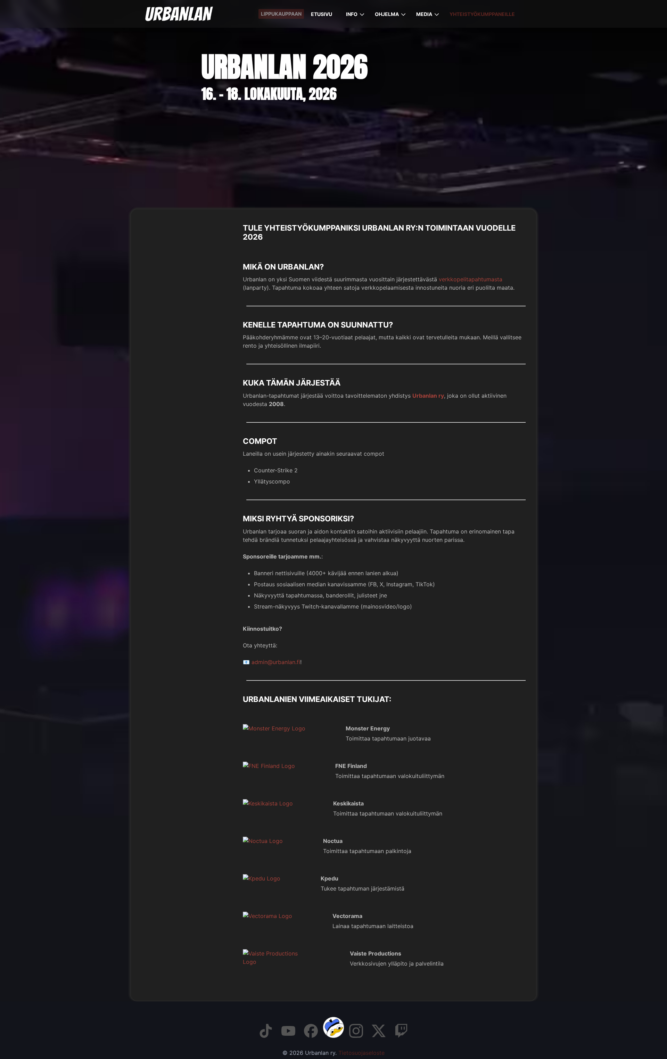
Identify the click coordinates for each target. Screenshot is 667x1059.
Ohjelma (387, 14)
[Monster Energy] (291, 728)
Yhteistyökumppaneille (482, 14)
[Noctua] (279, 840)
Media (424, 14)
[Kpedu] (278, 878)
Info (351, 14)
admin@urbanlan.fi (276, 662)
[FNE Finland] (285, 765)
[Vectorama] (284, 915)
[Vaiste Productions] (293, 961)
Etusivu (321, 14)
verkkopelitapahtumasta (470, 279)
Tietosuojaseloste (361, 1052)
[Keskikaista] (284, 803)
